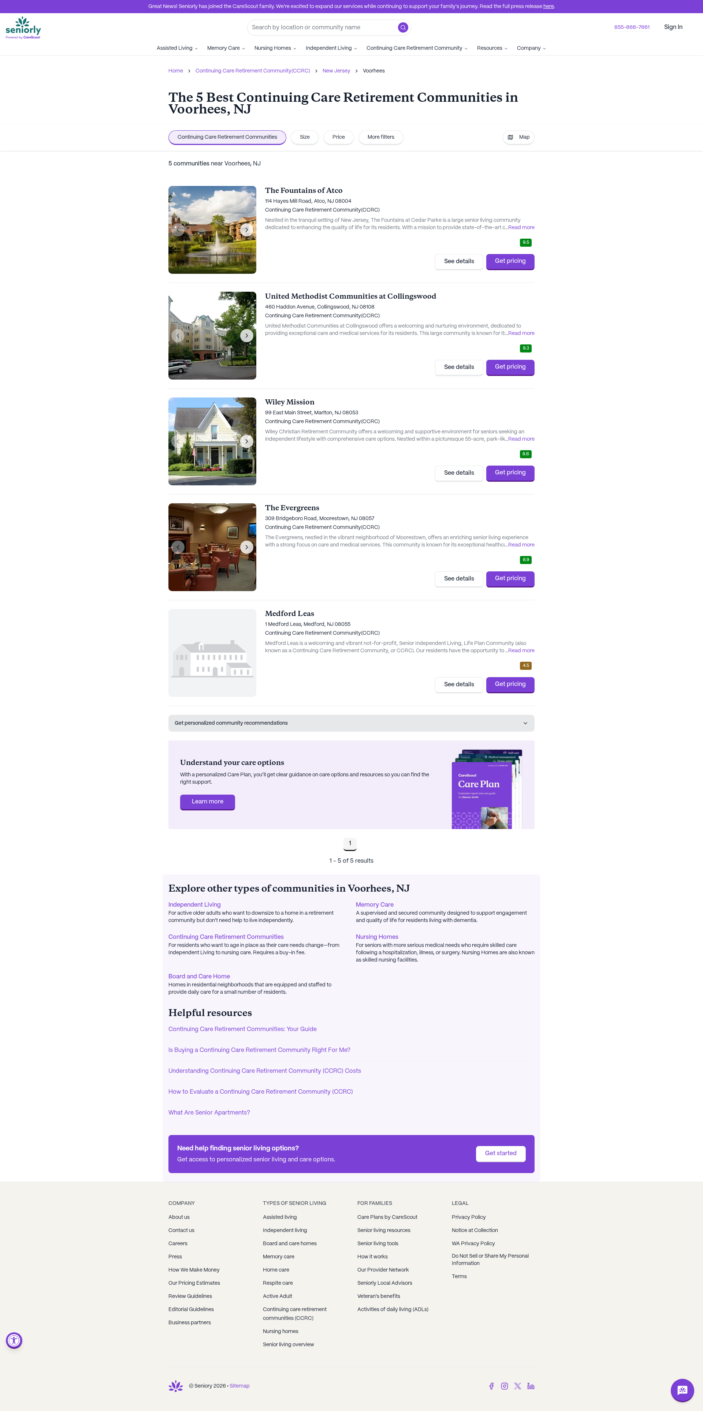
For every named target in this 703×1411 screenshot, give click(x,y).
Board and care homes (290, 1243)
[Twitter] (517, 1386)
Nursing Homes (272, 48)
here (548, 6)
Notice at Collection (475, 1230)
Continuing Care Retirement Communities (227, 137)
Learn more (207, 802)
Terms (459, 1276)
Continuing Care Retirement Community (414, 48)
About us (179, 1217)
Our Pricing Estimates (194, 1283)
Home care (276, 1270)
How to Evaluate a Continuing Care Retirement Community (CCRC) (260, 1092)
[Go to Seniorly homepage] (175, 1386)
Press (175, 1256)
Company (529, 48)
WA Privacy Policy (473, 1243)
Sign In (673, 27)
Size (305, 137)
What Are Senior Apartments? (209, 1113)
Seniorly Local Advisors (384, 1283)
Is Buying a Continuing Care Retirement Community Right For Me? (259, 1050)
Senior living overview (288, 1344)
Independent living (285, 1230)
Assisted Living (175, 48)
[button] (403, 27)
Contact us (181, 1230)
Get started (501, 1153)
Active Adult (277, 1296)
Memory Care (223, 48)
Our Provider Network (383, 1270)
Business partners (189, 1322)
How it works (372, 1256)
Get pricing (510, 261)
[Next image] (246, 229)
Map (524, 137)
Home (175, 71)
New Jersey (336, 71)
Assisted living (280, 1217)
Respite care (278, 1283)
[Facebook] (491, 1386)
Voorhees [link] (374, 71)
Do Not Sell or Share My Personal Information (490, 1260)
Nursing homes (280, 1331)
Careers (177, 1243)
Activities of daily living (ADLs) (392, 1309)
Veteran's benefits (378, 1296)
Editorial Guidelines (191, 1309)
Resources (489, 48)
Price (338, 137)
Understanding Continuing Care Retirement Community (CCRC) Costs (264, 1071)
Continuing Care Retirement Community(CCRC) (253, 71)
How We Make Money (194, 1270)
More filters (381, 137)
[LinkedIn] (531, 1386)
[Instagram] (504, 1386)
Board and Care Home (199, 976)
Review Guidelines (190, 1296)
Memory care (278, 1256)
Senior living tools (377, 1243)
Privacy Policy (469, 1217)
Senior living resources (383, 1230)
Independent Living (329, 48)
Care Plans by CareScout (387, 1217)
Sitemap (240, 1386)
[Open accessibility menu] (14, 1340)
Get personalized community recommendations (231, 723)
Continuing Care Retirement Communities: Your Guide (242, 1029)
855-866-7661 (632, 27)
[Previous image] (178, 229)
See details (459, 261)
